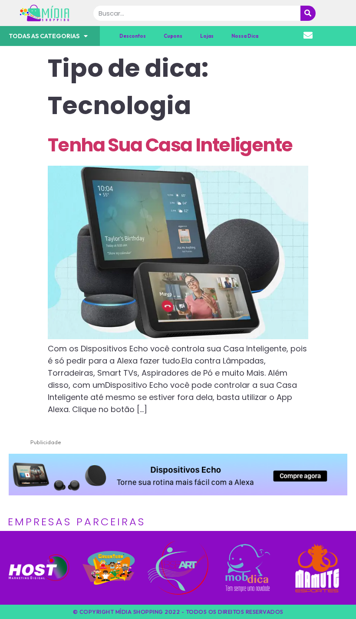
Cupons (173, 36)
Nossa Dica (244, 36)
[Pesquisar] (308, 13)
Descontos (132, 36)
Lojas (207, 36)
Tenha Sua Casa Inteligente (170, 145)
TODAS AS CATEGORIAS (44, 36)
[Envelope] (308, 35)
